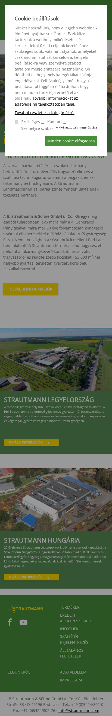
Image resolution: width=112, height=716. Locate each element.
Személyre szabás (37, 128)
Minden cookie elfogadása (71, 140)
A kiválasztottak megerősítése (76, 127)
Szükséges (30, 121)
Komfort (54, 121)
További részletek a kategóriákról (44, 112)
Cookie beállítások (37, 18)
